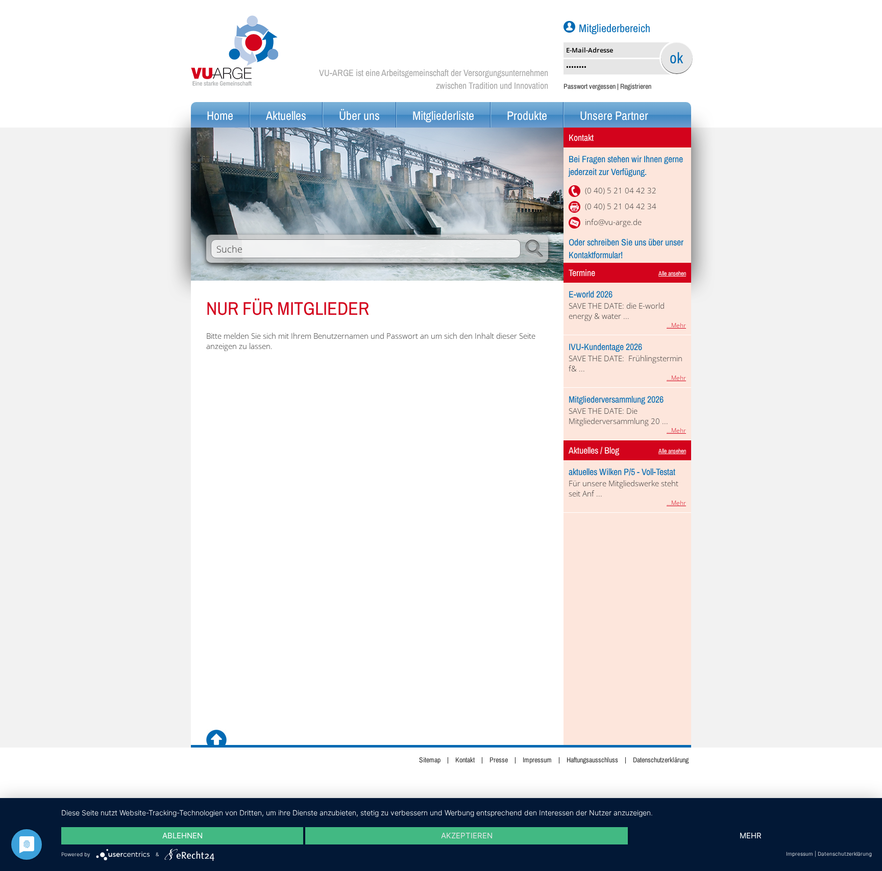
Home (220, 115)
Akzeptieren (467, 835)
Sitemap (429, 759)
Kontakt (465, 759)
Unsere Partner (614, 115)
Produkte (527, 115)
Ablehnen (182, 835)
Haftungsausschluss (592, 759)
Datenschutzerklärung (661, 759)
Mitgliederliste (443, 115)
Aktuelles (286, 115)
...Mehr (676, 325)
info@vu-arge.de (613, 222)
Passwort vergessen (590, 86)
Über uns (359, 115)
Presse (498, 759)
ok (676, 57)
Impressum (537, 759)
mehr (751, 835)
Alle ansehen (672, 273)
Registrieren (635, 86)
